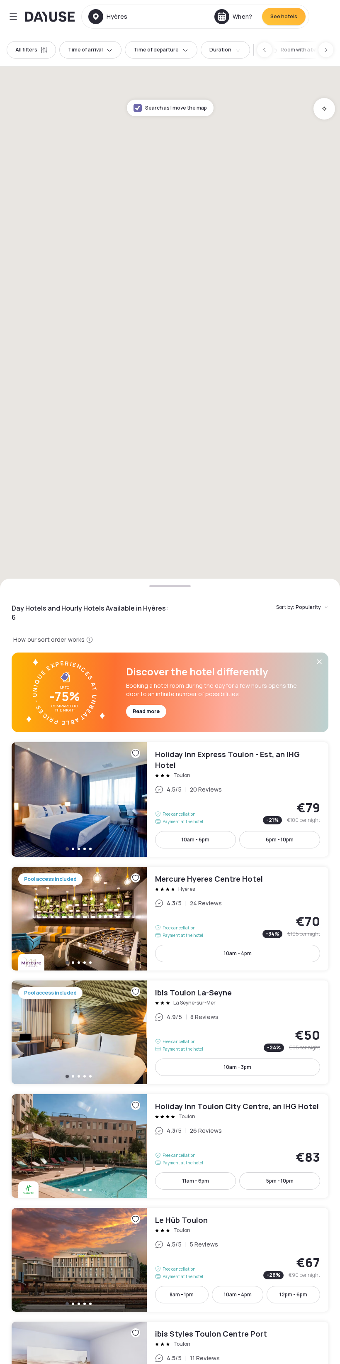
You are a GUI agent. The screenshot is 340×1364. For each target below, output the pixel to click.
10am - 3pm (237, 1067)
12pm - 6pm (293, 1294)
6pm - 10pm (280, 839)
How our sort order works (49, 639)
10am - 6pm (195, 839)
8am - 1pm (182, 1294)
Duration (220, 49)
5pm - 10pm (280, 1180)
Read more (146, 711)
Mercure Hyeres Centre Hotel (170, 918)
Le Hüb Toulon (170, 1260)
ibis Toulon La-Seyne (170, 1032)
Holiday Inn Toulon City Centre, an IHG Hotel (170, 1146)
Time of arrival (85, 49)
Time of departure (156, 49)
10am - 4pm (238, 953)
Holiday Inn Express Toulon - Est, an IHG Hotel (170, 799)
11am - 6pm (195, 1180)
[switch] (299, 50)
